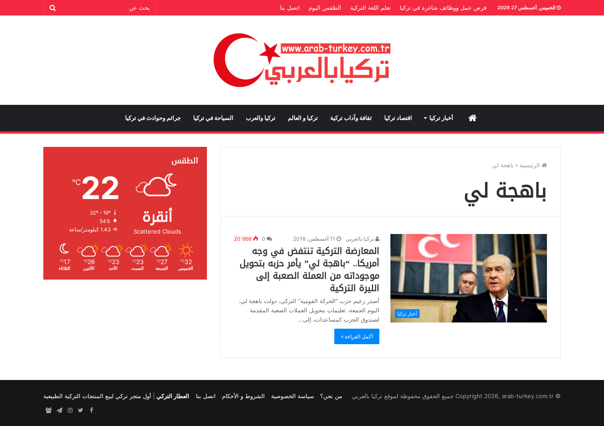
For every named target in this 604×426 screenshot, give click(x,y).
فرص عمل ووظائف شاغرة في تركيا (443, 7)
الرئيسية (531, 165)
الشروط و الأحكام (243, 395)
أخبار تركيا (441, 118)
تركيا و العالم (303, 118)
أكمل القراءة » (357, 336)
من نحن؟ (331, 395)
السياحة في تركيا (213, 118)
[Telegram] (59, 410)
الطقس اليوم (325, 7)
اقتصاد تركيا (398, 118)
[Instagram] (70, 410)
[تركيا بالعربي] (302, 60)
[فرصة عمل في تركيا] (48, 410)
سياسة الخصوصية (292, 395)
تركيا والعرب (260, 118)
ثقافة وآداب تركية (351, 118)
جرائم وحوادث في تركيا (153, 118)
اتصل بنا (290, 7)
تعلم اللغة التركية (370, 7)
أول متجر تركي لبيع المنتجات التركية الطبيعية (97, 395)
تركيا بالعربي (360, 238)
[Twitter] (80, 410)
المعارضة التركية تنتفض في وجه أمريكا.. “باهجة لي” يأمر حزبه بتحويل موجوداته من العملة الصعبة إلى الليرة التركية (309, 269)
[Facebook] (91, 410)
